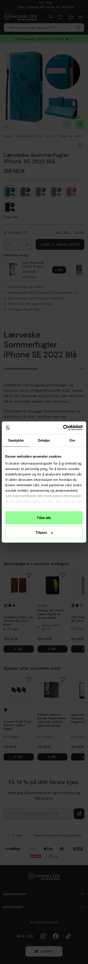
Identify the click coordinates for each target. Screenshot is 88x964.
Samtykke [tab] (16, 440)
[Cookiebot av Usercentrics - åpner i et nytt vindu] (63, 428)
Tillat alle (44, 517)
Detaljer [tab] (44, 440)
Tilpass (41, 532)
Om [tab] (72, 440)
